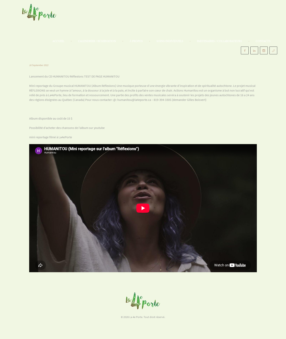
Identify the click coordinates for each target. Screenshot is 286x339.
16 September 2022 (38, 65)
